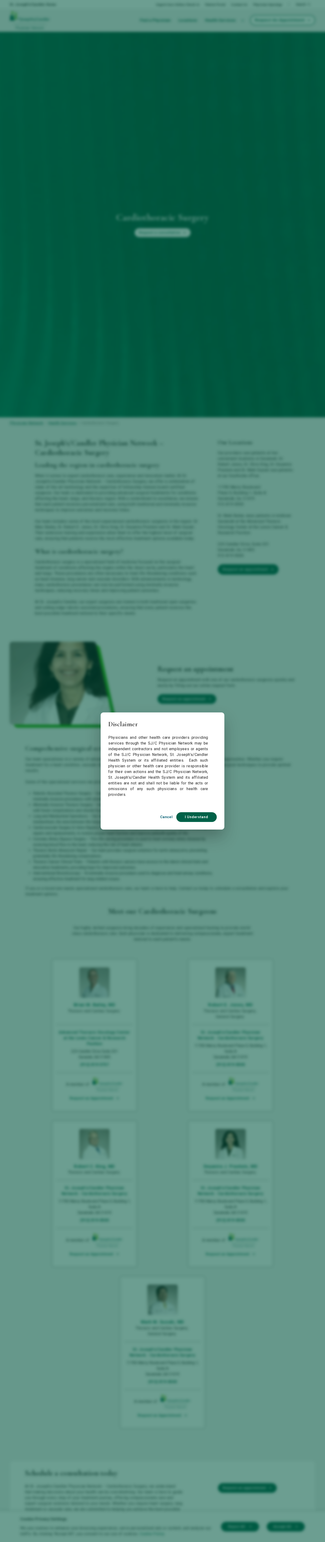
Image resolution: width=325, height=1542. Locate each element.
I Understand (196, 817)
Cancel (166, 817)
